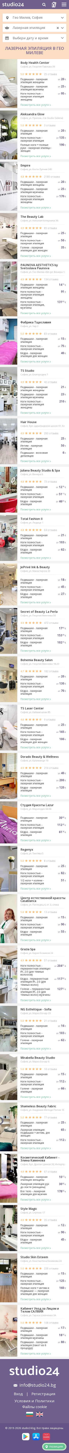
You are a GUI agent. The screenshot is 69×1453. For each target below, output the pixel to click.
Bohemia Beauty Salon (36, 660)
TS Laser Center (32, 708)
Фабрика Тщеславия (35, 322)
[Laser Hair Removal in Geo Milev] (39, 1414)
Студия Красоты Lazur (37, 805)
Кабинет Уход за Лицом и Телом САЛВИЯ (39, 1310)
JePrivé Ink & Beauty (35, 567)
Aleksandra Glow (32, 114)
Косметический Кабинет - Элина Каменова (39, 1159)
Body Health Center (34, 62)
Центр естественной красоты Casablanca (42, 899)
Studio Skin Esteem (34, 1257)
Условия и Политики (35, 1400)
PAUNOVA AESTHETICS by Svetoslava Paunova (39, 266)
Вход (18, 1393)
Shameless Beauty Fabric (38, 1106)
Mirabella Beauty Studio (37, 1057)
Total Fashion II (31, 518)
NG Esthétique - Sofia (35, 1009)
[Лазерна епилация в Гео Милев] (29, 1414)
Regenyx (26, 849)
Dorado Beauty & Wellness (39, 756)
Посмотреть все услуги (34, 105)
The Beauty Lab (31, 216)
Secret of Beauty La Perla (39, 611)
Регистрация (43, 1393)
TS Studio (27, 370)
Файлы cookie (34, 1406)
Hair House (28, 422)
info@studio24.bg (38, 1385)
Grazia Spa (27, 949)
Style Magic (28, 1208)
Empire (25, 165)
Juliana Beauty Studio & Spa (40, 470)
